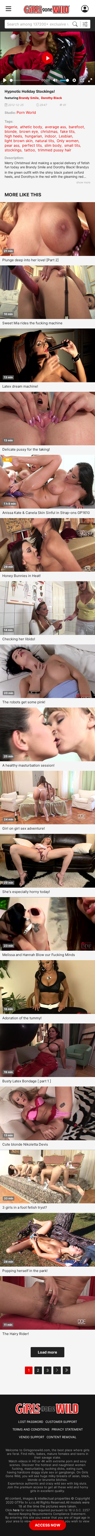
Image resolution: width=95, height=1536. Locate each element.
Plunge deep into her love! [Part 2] (30, 260)
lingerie (11, 126)
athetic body (31, 126)
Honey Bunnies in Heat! (21, 576)
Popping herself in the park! (25, 1270)
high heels (13, 136)
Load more (47, 1352)
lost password (30, 1422)
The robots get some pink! (23, 702)
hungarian (33, 136)
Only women (67, 140)
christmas (49, 131)
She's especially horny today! (26, 891)
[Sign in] (85, 8)
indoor (50, 136)
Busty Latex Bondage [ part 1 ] (26, 1081)
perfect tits (32, 145)
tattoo (29, 150)
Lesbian (65, 136)
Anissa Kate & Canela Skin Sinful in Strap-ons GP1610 (46, 512)
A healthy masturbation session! (28, 765)
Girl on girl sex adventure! (23, 828)
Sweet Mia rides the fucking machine (32, 323)
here (16, 1510)
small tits (72, 145)
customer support (61, 1422)
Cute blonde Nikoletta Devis (25, 1144)
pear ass (12, 145)
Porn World (26, 112)
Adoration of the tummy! (22, 1018)
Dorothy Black (51, 98)
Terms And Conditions (30, 1429)
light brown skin (19, 140)
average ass (55, 126)
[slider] (25, 80)
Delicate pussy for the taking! (26, 449)
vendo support (31, 1437)
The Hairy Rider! (15, 1334)
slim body (53, 145)
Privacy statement (67, 1429)
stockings (13, 150)
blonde (11, 131)
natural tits (44, 140)
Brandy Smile (29, 98)
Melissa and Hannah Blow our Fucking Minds (38, 955)
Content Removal (61, 1437)
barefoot (76, 126)
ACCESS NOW (47, 1525)
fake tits (67, 131)
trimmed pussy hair (54, 150)
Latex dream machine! (20, 386)
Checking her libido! (18, 639)
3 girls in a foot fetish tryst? (24, 1207)
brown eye (28, 131)
